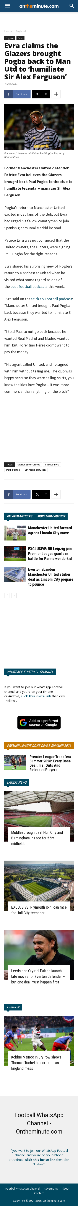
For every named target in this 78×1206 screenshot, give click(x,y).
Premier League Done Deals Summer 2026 (39, 746)
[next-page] (14, 595)
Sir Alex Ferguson (35, 469)
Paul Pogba (13, 469)
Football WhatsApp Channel (22, 1188)
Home (8, 31)
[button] (72, 6)
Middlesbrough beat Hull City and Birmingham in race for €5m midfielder (37, 838)
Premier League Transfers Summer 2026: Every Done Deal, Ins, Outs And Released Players (50, 763)
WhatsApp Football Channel (30, 672)
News (20, 38)
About (65, 1188)
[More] (56, 94)
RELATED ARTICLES (19, 516)
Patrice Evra (52, 464)
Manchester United (29, 464)
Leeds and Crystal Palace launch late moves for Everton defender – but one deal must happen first (38, 976)
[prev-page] (7, 595)
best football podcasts (29, 286)
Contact (39, 1193)
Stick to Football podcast (51, 298)
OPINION (13, 1007)
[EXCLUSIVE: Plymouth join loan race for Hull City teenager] (39, 886)
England (21, 31)
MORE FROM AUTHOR (51, 516)
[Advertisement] (39, 19)
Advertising (51, 1188)
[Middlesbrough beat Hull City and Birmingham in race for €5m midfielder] (39, 816)
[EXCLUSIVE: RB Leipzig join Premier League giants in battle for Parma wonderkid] (15, 553)
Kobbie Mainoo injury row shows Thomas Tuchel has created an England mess (36, 1063)
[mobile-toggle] (7, 6)
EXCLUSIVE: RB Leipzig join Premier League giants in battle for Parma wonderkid (50, 553)
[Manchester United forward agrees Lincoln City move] (15, 533)
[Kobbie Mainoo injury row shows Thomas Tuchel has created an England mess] (39, 1041)
